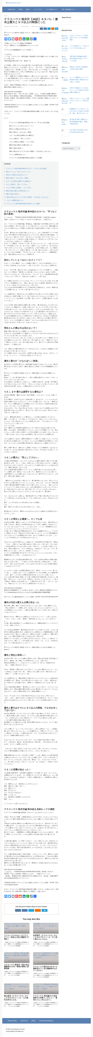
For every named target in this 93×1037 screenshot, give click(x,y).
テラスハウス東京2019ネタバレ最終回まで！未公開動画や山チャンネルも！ (45, 968)
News (28, 9)
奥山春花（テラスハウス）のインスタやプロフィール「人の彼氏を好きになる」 (16, 998)
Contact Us (11, 9)
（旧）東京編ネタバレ (68, 9)
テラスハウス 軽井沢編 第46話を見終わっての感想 (23, 203)
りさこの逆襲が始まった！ (15, 200)
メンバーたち (37, 9)
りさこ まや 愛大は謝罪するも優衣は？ (18, 181)
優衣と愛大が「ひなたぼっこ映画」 (17, 178)
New (27, 26)
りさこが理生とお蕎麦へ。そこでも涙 (18, 187)
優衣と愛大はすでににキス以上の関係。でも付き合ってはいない (28, 197)
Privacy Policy (12, 1021)
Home (20, 9)
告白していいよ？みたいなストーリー (18, 172)
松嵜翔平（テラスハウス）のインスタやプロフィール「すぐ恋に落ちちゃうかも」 (45, 937)
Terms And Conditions (46, 1021)
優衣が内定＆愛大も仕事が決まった (17, 191)
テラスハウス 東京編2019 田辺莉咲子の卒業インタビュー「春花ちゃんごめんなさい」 (45, 998)
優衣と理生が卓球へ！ (13, 194)
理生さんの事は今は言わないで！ (17, 175)
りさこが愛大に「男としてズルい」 (17, 184)
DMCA (33, 1021)
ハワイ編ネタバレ (51, 9)
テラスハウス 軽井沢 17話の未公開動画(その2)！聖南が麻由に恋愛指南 (16, 967)
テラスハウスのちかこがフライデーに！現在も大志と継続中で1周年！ (16, 937)
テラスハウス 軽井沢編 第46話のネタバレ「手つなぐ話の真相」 (27, 168)
